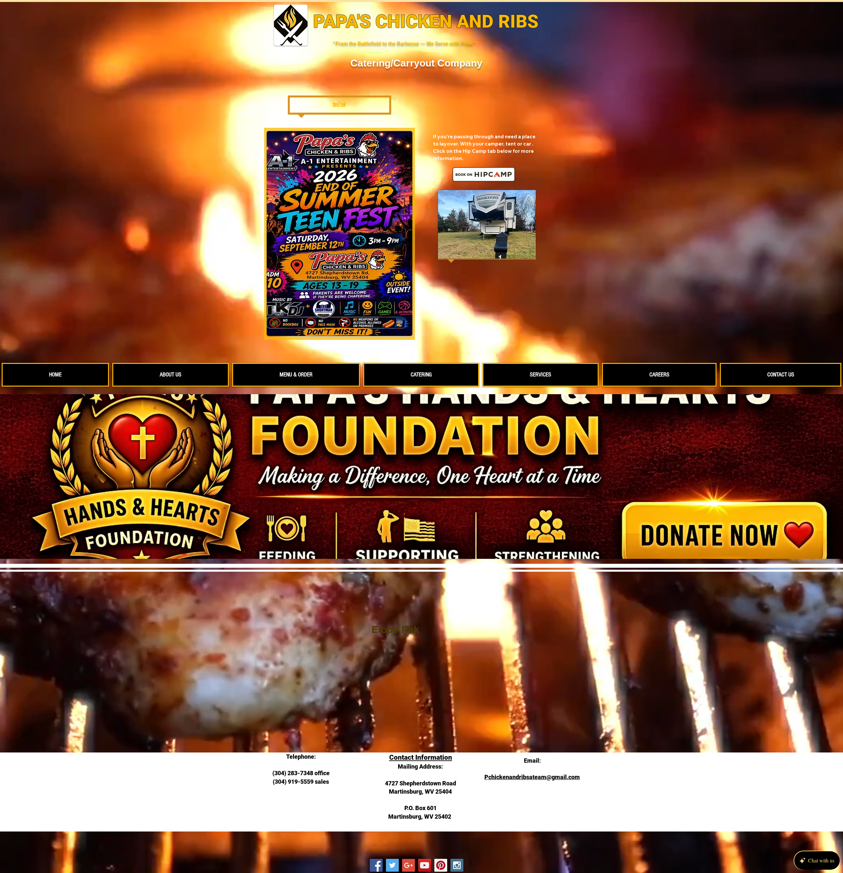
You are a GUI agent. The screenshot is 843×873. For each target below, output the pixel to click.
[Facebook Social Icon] (376, 865)
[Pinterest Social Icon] (440, 865)
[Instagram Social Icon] (456, 865)
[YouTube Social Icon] (424, 865)
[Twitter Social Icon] (392, 865)
